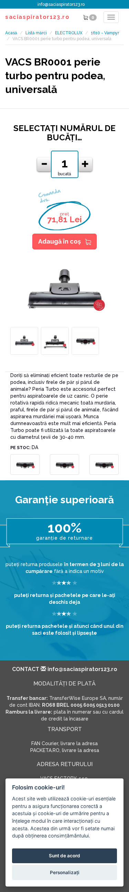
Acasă (11, 33)
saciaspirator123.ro (37, 17)
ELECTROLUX (69, 33)
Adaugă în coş (59, 241)
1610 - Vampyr (105, 33)
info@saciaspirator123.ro (61, 4)
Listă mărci (36, 33)
